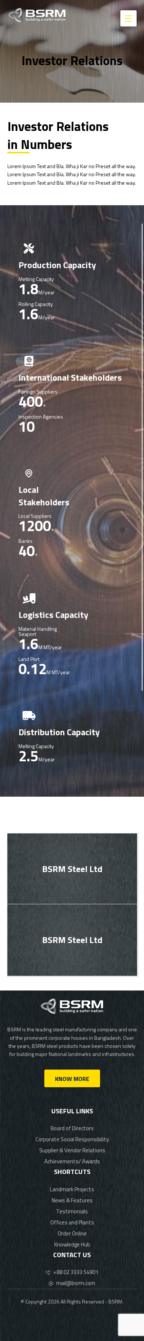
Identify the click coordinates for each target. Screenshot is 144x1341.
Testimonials (72, 1211)
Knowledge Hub (72, 1244)
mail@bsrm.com (75, 1283)
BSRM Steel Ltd (72, 868)
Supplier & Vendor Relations (72, 1150)
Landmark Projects (72, 1189)
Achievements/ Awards (72, 1161)
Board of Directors (72, 1128)
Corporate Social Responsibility (72, 1139)
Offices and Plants (72, 1222)
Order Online (72, 1233)
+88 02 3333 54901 (75, 1272)
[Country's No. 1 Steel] (36, 15)
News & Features (72, 1200)
